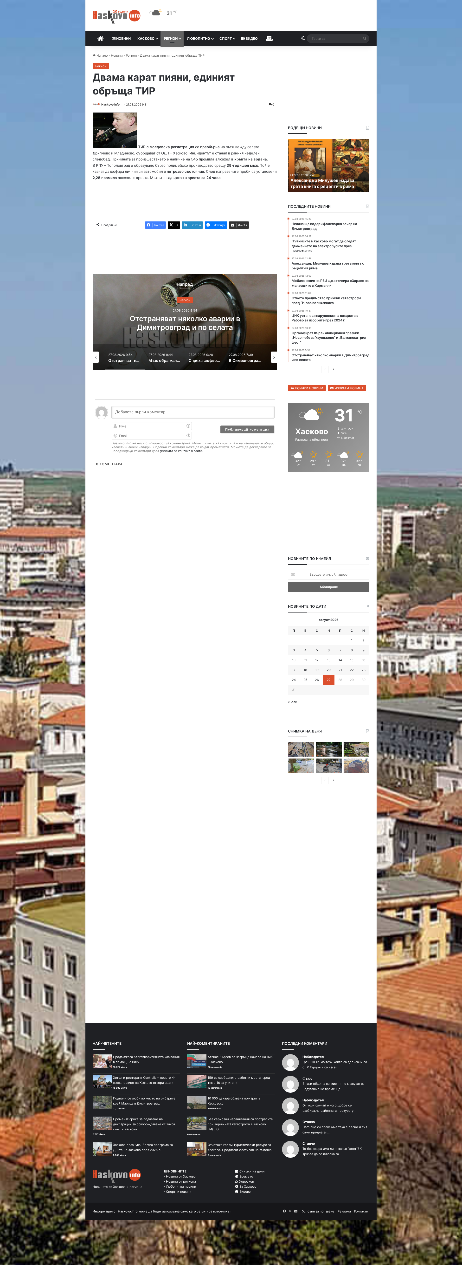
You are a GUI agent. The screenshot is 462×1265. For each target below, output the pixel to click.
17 (293, 670)
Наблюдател (313, 1057)
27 (328, 680)
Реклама (344, 1211)
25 (305, 680)
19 (317, 670)
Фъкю (307, 1078)
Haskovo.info (110, 104)
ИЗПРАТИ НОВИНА (349, 388)
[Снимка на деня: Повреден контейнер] (301, 766)
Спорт (225, 38)
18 (305, 670)
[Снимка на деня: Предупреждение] (356, 766)
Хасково (145, 38)
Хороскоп (246, 1181)
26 (317, 680)
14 (340, 660)
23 (364, 670)
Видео (251, 38)
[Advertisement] (184, 506)
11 (305, 660)
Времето (245, 1176)
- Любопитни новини (180, 1186)
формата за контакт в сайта (181, 451)
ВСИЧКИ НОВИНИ (308, 388)
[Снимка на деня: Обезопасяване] (328, 766)
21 (340, 670)
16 (363, 660)
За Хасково (247, 1186)
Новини (123, 38)
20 (329, 670)
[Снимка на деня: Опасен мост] (301, 749)
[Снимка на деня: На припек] (356, 749)
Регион (171, 38)
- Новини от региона (180, 1181)
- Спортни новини (178, 1191)
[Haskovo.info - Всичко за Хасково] (117, 17)
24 (294, 680)
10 (293, 660)
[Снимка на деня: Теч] (328, 749)
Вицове (244, 1191)
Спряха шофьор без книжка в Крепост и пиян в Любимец (185, 323)
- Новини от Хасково (180, 1176)
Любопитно (198, 38)
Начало (102, 55)
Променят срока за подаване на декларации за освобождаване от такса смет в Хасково (144, 1124)
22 (352, 670)
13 (328, 660)
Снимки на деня (251, 1171)
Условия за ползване (318, 1211)
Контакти (361, 1211)
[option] (185, 322)
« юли (292, 702)
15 (351, 660)
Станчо (308, 1122)
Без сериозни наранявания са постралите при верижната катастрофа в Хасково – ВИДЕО (240, 1124)
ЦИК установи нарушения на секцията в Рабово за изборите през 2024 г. (323, 180)
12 (317, 660)
